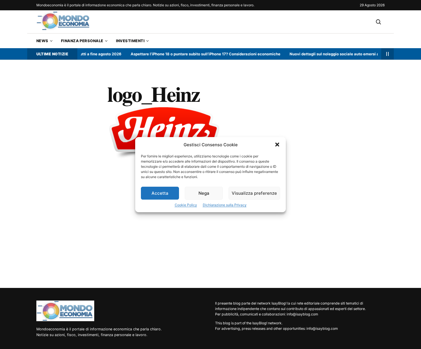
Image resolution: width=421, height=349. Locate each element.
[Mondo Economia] (65, 311)
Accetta (160, 193)
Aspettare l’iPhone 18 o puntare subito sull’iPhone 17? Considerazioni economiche (201, 54)
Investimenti (130, 40)
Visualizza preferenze (254, 193)
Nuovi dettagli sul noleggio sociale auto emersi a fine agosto (340, 54)
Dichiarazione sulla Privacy (225, 205)
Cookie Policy (186, 205)
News (42, 40)
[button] (277, 144)
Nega (203, 193)
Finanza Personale (82, 40)
